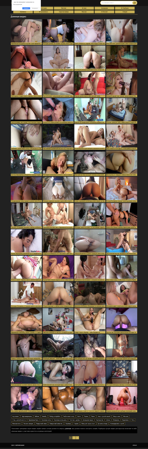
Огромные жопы (46, 420)
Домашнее (104, 8)
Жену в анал (116, 416)
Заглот (79, 416)
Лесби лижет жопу (68, 416)
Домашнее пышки (88, 420)
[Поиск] (134, 2)
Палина (86, 416)
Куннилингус (44, 12)
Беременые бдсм (34, 420)
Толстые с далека (74, 420)
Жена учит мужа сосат (88, 423)
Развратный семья (41, 423)
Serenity (44, 416)
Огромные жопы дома (60, 420)
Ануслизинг (15, 416)
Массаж (84, 12)
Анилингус (23, 12)
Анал (84, 8)
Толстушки (43, 8)
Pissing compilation (54, 416)
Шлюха (108, 420)
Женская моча (16, 423)
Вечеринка (116, 420)
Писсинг (105, 12)
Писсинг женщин (28, 423)
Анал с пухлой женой (104, 416)
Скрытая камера (64, 12)
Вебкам (37, 416)
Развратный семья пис (56, 423)
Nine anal (125, 416)
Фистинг (63, 8)
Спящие (125, 12)
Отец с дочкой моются (19, 420)
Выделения (125, 420)
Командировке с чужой (117, 423)
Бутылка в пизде (102, 423)
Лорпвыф (68, 423)
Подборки (125, 8)
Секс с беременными (17, 445)
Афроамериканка (27, 416)
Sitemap (135, 445)
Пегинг (93, 416)
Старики (76, 423)
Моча (133, 420)
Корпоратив (99, 420)
